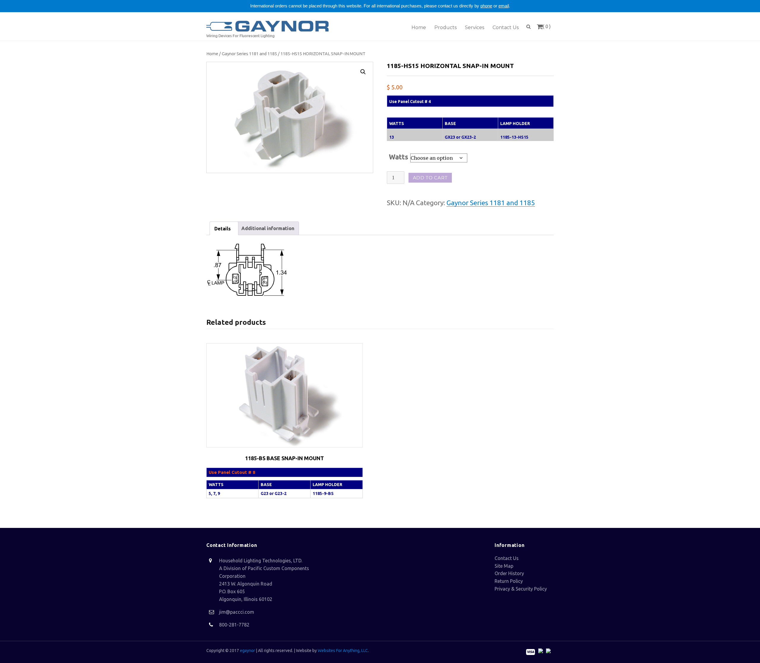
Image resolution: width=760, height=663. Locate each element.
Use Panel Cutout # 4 (410, 101)
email (503, 5)
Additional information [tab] (267, 228)
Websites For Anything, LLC (343, 650)
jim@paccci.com (236, 612)
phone (486, 5)
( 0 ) (547, 26)
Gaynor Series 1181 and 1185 (249, 53)
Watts (398, 157)
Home (212, 53)
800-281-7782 (234, 624)
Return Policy (509, 581)
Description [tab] (224, 228)
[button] (363, 72)
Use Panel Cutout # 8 (232, 472)
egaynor (247, 650)
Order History (509, 573)
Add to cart (430, 178)
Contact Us (507, 558)
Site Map (504, 566)
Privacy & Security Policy (521, 588)
